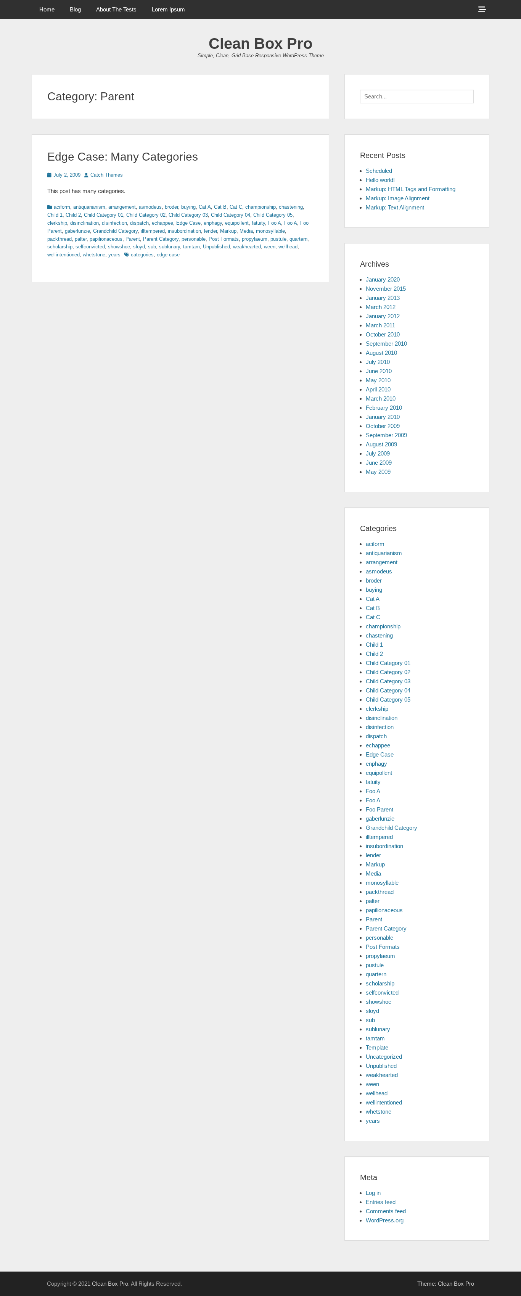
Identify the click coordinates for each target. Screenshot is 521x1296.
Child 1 (55, 215)
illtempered (153, 231)
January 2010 (383, 417)
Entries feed (381, 1202)
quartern (298, 239)
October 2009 (383, 426)
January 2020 (383, 279)
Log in (373, 1193)
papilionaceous (106, 239)
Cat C (236, 207)
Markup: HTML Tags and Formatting (410, 189)
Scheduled (379, 170)
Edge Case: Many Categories (122, 156)
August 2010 (381, 352)
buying (188, 207)
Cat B (220, 207)
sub (152, 247)
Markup (228, 231)
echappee (162, 223)
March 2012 (381, 307)
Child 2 (73, 215)
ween (269, 247)
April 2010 (378, 389)
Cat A (205, 207)
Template (377, 1047)
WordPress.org (385, 1220)
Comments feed (386, 1211)
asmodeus (150, 207)
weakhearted (247, 247)
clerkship (57, 223)
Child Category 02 (146, 215)
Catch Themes (106, 175)
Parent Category (160, 239)
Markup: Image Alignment (397, 198)
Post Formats (224, 239)
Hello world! (380, 180)
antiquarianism (89, 207)
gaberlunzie (77, 231)
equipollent (237, 223)
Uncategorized (384, 1056)
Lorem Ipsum (168, 9)
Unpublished (216, 247)
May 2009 (378, 471)
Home (47, 9)
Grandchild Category (115, 231)
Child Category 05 (273, 215)
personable (194, 239)
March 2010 (381, 398)
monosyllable (270, 231)
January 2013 (383, 298)
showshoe (119, 247)
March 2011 (380, 325)
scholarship (59, 247)
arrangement (122, 207)
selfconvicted (90, 247)
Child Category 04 (230, 215)
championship (260, 207)
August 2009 (381, 444)
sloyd (139, 247)
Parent (132, 239)
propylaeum (254, 239)
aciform (62, 207)
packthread (59, 239)
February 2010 (384, 407)
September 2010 (386, 343)
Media (246, 231)
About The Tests (116, 9)
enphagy (213, 223)
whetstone (94, 255)
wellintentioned (63, 255)
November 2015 (386, 288)
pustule (278, 239)
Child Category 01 (103, 215)
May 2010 (378, 380)
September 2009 (386, 435)
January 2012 (383, 316)
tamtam (191, 247)
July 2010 (378, 362)
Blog (75, 9)
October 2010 (383, 334)
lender (210, 231)
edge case (168, 255)
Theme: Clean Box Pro (445, 1283)
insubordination (184, 231)
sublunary (169, 247)
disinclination (84, 223)
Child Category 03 (188, 215)
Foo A (274, 223)
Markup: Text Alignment (395, 207)
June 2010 (379, 371)
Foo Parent (379, 809)
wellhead (287, 247)
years (114, 255)
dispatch (139, 223)
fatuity (258, 223)
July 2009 (378, 453)
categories (142, 255)
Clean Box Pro (260, 43)
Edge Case (188, 223)
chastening (291, 207)
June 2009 (379, 462)
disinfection (114, 223)
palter (81, 239)
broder (171, 207)
